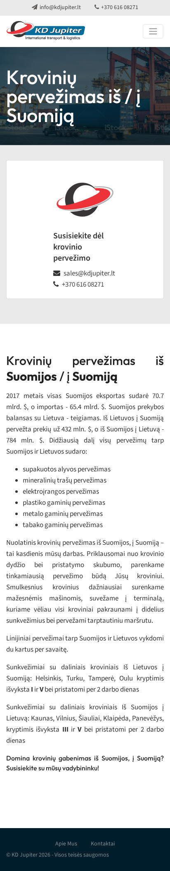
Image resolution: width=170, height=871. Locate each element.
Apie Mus (66, 844)
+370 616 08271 (119, 7)
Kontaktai (103, 844)
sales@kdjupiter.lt (89, 273)
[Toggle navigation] (153, 31)
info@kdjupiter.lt (60, 7)
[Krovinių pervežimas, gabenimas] (46, 31)
